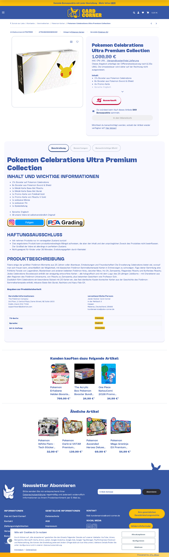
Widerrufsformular (141, 526)
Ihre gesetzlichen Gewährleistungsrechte (146, 513)
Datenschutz (52, 516)
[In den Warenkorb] (12, 29)
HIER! (113, 3)
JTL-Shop (154, 555)
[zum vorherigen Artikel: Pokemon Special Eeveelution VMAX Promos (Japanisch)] (151, 23)
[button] (138, 12)
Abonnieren (151, 492)
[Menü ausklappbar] (3, 12)
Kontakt (8, 521)
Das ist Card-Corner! (15, 516)
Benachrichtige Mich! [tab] (106, 148)
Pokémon (99, 318)
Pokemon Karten (77, 32)
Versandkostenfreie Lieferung (123, 60)
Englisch (99, 323)
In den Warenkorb (122, 117)
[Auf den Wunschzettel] (77, 42)
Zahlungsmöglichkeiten (16, 526)
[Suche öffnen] (134, 12)
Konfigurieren (138, 541)
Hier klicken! (111, 128)
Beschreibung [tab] (58, 148)
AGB (47, 521)
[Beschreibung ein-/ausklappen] (122, 91)
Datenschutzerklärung (34, 494)
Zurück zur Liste (18, 23)
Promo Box (100, 328)
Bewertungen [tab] (81, 148)
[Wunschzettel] (143, 12)
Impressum (51, 526)
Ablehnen (138, 547)
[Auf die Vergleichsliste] (71, 42)
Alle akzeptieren (138, 534)
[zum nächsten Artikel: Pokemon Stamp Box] (156, 23)
